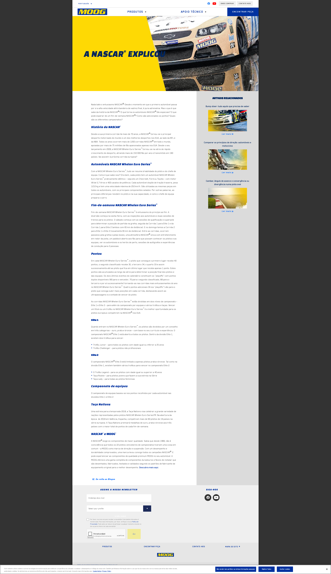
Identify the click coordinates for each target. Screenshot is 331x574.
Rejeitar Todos (266, 569)
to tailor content (120, 516)
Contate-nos (198, 546)
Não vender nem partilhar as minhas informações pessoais (236, 569)
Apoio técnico (192, 11)
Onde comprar (227, 3)
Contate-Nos (245, 3)
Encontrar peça (243, 12)
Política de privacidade (84, 564)
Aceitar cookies (285, 569)
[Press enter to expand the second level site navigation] (146, 11)
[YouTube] (214, 4)
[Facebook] (208, 4)
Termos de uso (113, 564)
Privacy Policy (106, 571)
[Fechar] (327, 569)
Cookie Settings (95, 564)
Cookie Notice (104, 564)
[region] (165, 569)
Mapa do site (231, 547)
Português (83, 4)
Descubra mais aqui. (149, 467)
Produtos (135, 11)
